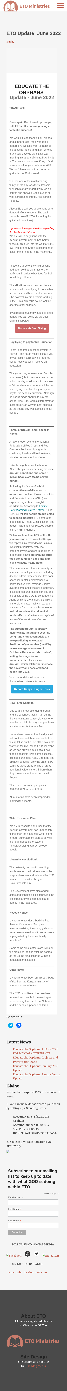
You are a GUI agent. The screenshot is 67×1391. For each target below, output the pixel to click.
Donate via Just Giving (32, 328)
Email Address (16, 1197)
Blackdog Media (35, 1366)
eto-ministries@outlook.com (27, 1272)
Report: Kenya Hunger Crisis (32, 689)
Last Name (14, 1220)
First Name (14, 1209)
